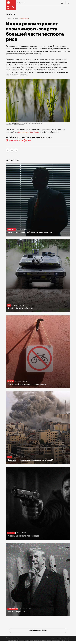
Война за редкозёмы (16, 612)
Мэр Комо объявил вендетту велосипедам (26, 384)
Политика (11, 532)
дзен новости (16, 140)
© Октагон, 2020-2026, (13, 638)
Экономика (11, 229)
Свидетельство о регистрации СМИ (60, 638)
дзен (28, 140)
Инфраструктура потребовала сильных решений (29, 232)
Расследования (13, 608)
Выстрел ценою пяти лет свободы (23, 536)
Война (10, 457)
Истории (10, 381)
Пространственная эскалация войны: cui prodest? (30, 460)
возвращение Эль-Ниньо (28, 132)
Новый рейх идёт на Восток (20, 308)
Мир (9, 305)
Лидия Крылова (24, 18)
